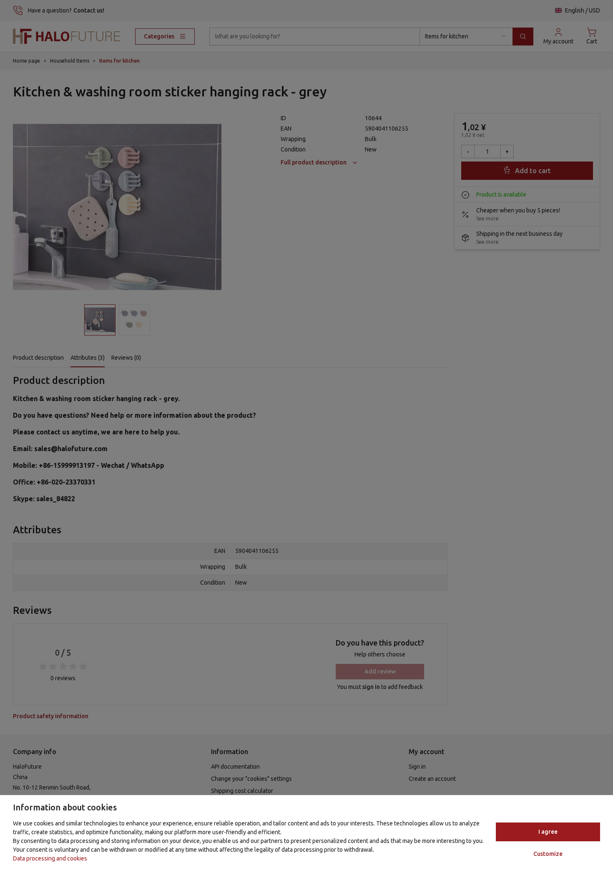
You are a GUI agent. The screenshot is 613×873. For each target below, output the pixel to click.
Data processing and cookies (50, 858)
